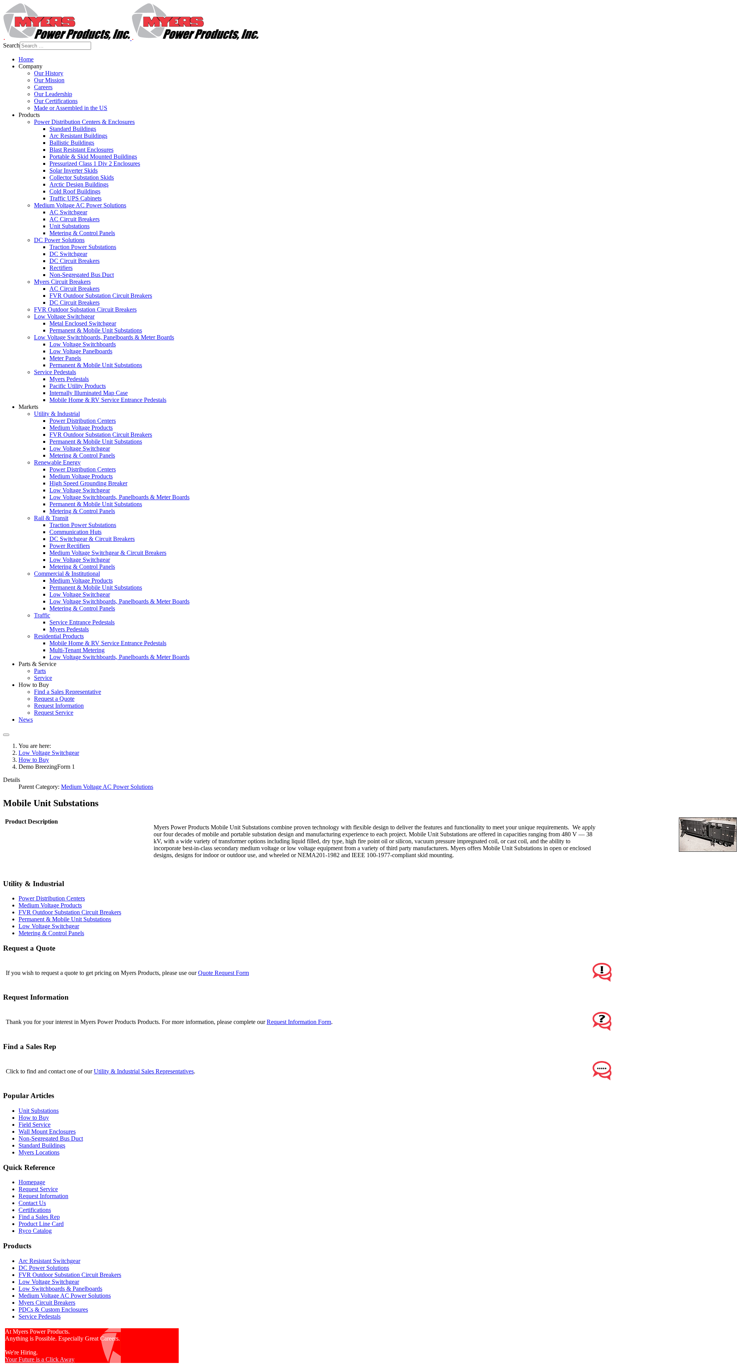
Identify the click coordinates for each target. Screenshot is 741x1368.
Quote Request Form (223, 973)
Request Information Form (299, 1022)
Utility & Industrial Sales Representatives (144, 1071)
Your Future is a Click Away (39, 1359)
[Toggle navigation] (6, 735)
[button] (30, 66)
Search (11, 45)
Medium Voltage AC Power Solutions (107, 786)
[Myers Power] (131, 38)
